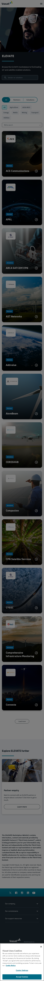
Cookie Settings (22, 970)
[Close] (41, 946)
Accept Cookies (22, 977)
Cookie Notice (11, 965)
